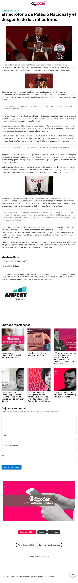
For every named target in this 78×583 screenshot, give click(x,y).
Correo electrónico (10, 445)
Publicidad (54, 532)
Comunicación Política (10, 11)
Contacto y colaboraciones (49, 545)
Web (3, 455)
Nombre (5, 435)
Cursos (42, 532)
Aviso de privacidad (26, 545)
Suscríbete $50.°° (27, 532)
